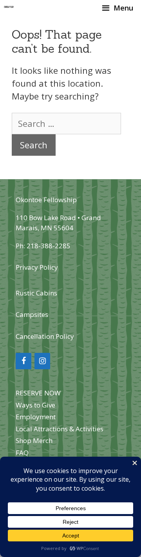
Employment (36, 416)
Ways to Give (35, 404)
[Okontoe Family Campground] (9, 8)
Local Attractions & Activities (59, 428)
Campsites (32, 314)
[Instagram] (42, 361)
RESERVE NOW (38, 392)
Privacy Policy (37, 267)
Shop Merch (34, 440)
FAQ (22, 452)
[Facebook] (23, 361)
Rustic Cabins (36, 292)
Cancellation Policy (45, 336)
